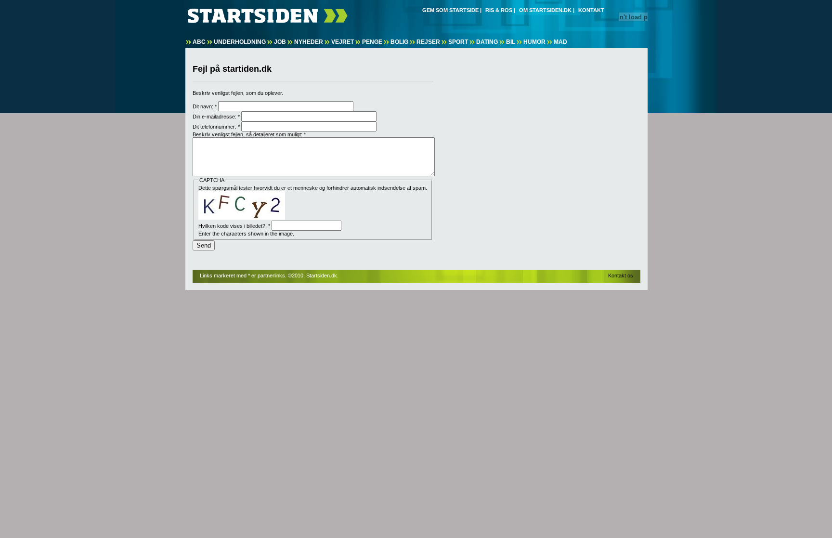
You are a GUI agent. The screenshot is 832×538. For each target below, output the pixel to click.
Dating (487, 42)
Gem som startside (450, 10)
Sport (458, 42)
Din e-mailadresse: (216, 116)
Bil (510, 42)
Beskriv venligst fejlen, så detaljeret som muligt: (249, 134)
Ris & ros (498, 10)
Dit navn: (205, 106)
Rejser (428, 42)
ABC (199, 42)
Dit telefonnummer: (216, 127)
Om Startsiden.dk (545, 10)
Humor (534, 42)
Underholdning (240, 42)
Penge (372, 42)
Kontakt (591, 10)
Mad (560, 42)
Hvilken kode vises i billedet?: (234, 226)
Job (280, 42)
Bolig (399, 42)
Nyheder (308, 42)
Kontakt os (620, 275)
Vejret (342, 42)
